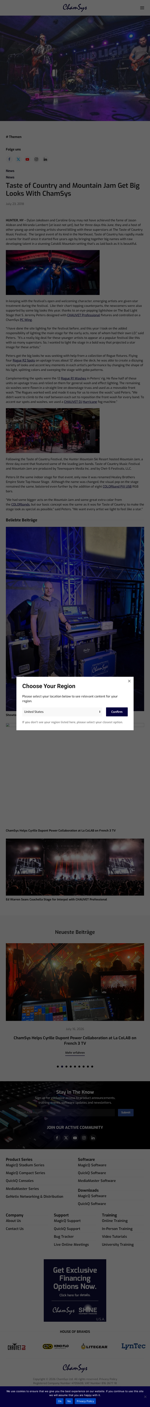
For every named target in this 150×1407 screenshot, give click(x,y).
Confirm (116, 712)
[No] (145, 1397)
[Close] (129, 681)
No (69, 1401)
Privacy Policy (85, 1401)
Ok (60, 1401)
